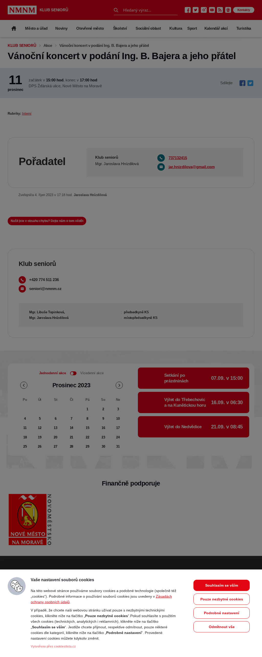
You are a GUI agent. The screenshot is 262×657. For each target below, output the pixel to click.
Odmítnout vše (222, 627)
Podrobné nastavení (221, 613)
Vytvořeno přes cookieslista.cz (53, 646)
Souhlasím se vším (221, 585)
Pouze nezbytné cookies (221, 599)
